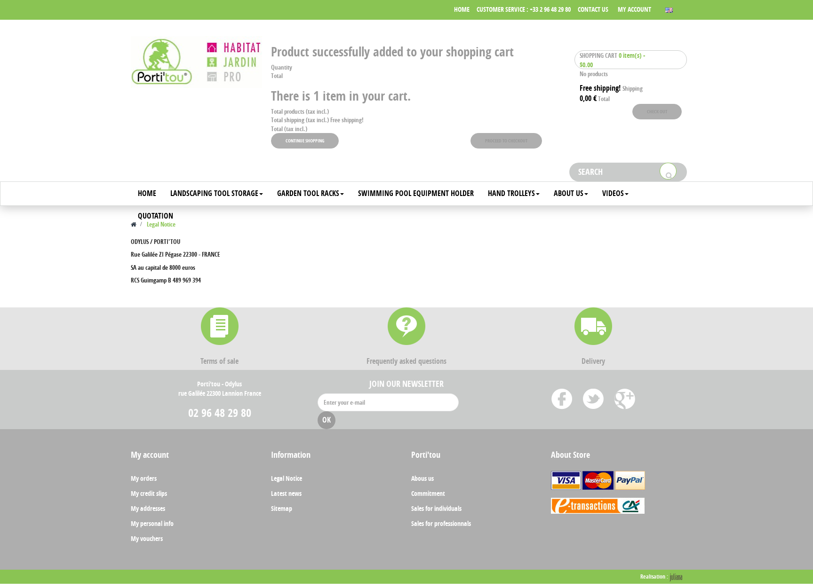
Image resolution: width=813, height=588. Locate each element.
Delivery (593, 361)
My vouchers (147, 538)
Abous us (422, 478)
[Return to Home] (133, 224)
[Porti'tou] (196, 62)
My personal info (152, 523)
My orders (144, 478)
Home (462, 9)
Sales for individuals (436, 508)
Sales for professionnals (441, 523)
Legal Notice (286, 478)
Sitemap (281, 508)
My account (634, 9)
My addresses (148, 508)
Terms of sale (219, 361)
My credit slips (149, 493)
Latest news (286, 493)
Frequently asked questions (406, 361)
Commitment (428, 493)
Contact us (593, 9)
